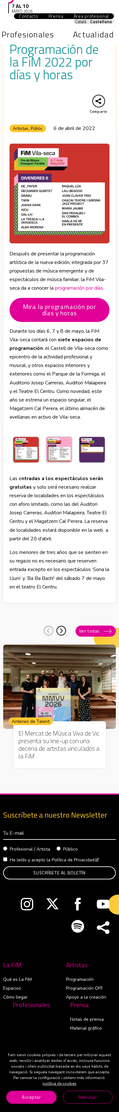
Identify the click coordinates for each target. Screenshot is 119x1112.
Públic (37, 128)
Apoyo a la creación (86, 997)
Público (70, 849)
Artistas (21, 128)
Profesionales (31, 1005)
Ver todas (89, 630)
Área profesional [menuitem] (94, 16)
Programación (80, 979)
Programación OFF (84, 988)
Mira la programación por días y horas (59, 310)
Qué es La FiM (17, 979)
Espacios (12, 988)
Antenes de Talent (31, 721)
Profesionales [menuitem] (28, 34)
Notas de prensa (87, 1019)
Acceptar (31, 1097)
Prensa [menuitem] (56, 16)
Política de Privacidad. (75, 860)
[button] (61, 630)
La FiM (12, 965)
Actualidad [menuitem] (93, 34)
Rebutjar (87, 1097)
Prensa (79, 1005)
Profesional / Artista (30, 849)
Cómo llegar (15, 997)
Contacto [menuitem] (28, 16)
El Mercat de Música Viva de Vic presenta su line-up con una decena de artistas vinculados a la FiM (59, 745)
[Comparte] (103, 928)
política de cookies (59, 1083)
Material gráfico (86, 1028)
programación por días (79, 288)
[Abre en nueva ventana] (27, 906)
